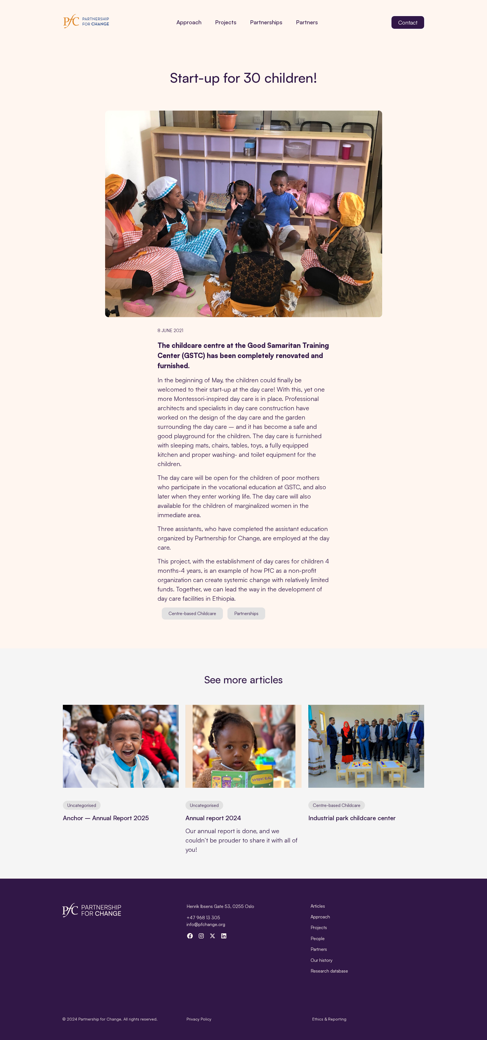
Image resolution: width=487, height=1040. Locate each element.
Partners (307, 22)
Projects (225, 22)
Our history (322, 960)
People (318, 938)
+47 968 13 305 (203, 917)
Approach (189, 22)
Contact (407, 22)
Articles (318, 906)
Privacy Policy (199, 1019)
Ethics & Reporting (329, 1019)
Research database (329, 971)
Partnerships (266, 22)
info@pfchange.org (206, 924)
